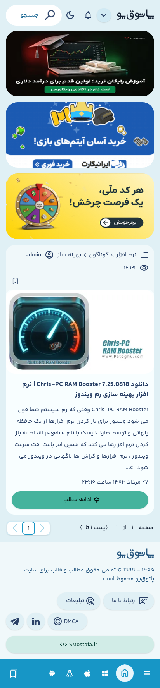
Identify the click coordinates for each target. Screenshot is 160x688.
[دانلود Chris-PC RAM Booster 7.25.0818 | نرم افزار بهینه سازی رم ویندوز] (80, 332)
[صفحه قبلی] (42, 528)
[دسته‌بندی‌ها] (104, 15)
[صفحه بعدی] (14, 528)
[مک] (87, 673)
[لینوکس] (69, 673)
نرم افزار (126, 255)
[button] (28, 528)
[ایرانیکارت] (80, 135)
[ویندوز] (105, 673)
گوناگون (99, 255)
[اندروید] (51, 673)
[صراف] (80, 206)
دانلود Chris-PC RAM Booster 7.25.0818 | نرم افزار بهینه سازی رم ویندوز (85, 389)
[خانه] (125, 673)
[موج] (80, 63)
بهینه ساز (69, 255)
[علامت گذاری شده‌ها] (14, 673)
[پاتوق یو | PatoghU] (135, 15)
